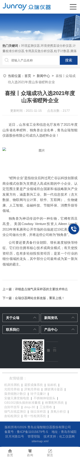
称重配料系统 (54, 402)
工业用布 (46, 407)
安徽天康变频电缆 (16, 398)
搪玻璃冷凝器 (53, 389)
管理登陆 (34, 436)
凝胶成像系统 (33, 385)
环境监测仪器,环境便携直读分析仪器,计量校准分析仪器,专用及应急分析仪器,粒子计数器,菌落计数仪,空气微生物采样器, (39, 51)
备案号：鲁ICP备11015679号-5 (26, 432)
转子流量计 (38, 393)
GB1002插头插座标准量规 (22, 402)
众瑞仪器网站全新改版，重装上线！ (40, 298)
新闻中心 (43, 76)
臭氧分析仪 (58, 411)
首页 (27, 76)
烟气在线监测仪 (15, 411)
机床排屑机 (12, 385)
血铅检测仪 (12, 416)
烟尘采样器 (38, 411)
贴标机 (52, 385)
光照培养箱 (12, 389)
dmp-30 (29, 407)
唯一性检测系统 (35, 416)
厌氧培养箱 (32, 389)
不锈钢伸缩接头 (44, 398)
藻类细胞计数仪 (15, 393)
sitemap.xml (40, 441)
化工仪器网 (67, 436)
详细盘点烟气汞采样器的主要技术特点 (41, 289)
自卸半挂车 (12, 407)
